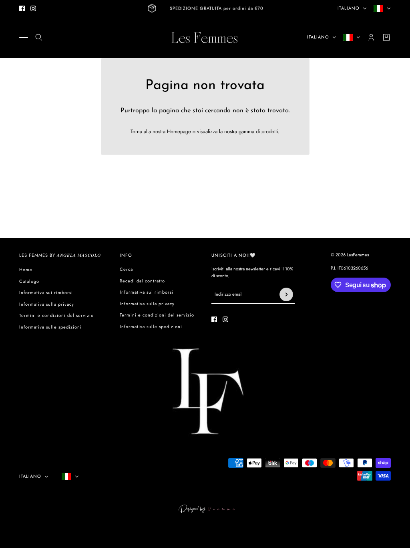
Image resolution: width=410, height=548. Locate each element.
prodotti (269, 131)
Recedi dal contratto (142, 281)
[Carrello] (386, 37)
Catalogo (29, 281)
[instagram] (33, 8)
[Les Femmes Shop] (205, 37)
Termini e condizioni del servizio (56, 315)
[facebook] (22, 8)
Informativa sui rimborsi (46, 292)
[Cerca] (38, 37)
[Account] (371, 37)
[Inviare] (286, 294)
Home (25, 269)
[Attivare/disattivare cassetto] (23, 37)
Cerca (126, 269)
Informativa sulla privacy (46, 304)
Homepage (179, 131)
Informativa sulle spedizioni (50, 327)
